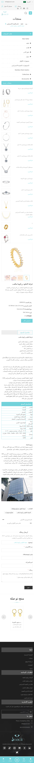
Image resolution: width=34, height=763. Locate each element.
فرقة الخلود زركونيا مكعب (20, 542)
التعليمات (30, 665)
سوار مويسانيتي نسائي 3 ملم (25, 111)
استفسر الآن (26, 321)
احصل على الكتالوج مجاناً (17, 760)
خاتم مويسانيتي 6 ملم (27, 189)
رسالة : (30, 570)
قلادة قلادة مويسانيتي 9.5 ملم (25, 144)
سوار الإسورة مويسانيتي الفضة (25, 122)
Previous (3, 617)
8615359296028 (25, 727)
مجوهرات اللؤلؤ (24, 61)
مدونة (31, 668)
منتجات (31, 658)
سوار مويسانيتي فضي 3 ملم (25, 133)
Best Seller (25, 39)
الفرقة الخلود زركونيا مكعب (24, 512)
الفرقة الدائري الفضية (27, 691)
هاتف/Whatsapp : (28, 554)
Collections (25, 74)
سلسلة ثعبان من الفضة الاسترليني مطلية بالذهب (24, 213)
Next (30, 617)
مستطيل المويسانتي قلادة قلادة (24, 167)
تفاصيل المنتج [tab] (25, 332)
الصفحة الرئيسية (28, 655)
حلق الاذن (26, 52)
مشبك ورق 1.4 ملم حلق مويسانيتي (24, 99)
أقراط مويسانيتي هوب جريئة (25, 88)
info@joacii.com (9, 1)
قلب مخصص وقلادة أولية (19, 622)
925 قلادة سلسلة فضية (27, 694)
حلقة (22, 24)
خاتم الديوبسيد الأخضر (26, 519)
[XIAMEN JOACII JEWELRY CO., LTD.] (15, 13)
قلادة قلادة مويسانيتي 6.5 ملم (25, 156)
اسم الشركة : (29, 562)
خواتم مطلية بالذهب (27, 687)
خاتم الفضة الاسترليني (13, 24)
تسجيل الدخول (8, 6)
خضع (28, 587)
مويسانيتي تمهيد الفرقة (27, 178)
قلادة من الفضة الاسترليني (26, 684)
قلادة (27, 47)
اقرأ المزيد (30, 93)
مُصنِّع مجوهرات (9, 512)
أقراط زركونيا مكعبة (27, 677)
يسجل (19, 6)
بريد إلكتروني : (28, 547)
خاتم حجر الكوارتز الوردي (14, 523)
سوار (27, 56)
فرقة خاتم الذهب (28, 698)
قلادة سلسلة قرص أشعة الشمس (24, 201)
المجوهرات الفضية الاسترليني (20, 65)
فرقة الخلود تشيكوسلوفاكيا (18, 508)
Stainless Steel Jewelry (22, 70)
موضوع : (30, 542)
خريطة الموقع (29, 661)
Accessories (25, 79)
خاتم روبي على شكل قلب (26, 235)
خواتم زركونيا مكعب (27, 681)
